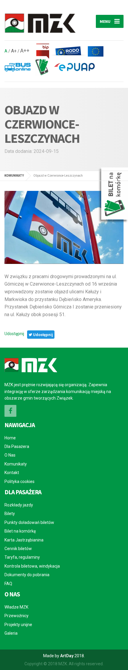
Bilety (9, 513)
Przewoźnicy (16, 615)
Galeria (11, 633)
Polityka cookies (19, 481)
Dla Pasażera (16, 446)
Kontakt (11, 472)
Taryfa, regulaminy (22, 557)
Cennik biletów (18, 548)
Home (10, 437)
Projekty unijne (18, 624)
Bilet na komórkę (20, 531)
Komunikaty (15, 464)
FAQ (8, 583)
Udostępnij (14, 333)
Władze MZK (16, 607)
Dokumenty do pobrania (26, 574)
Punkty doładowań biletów (29, 522)
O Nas (9, 455)
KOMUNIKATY (14, 175)
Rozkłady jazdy (18, 505)
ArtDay (67, 655)
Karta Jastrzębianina (23, 540)
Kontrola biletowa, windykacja (32, 566)
